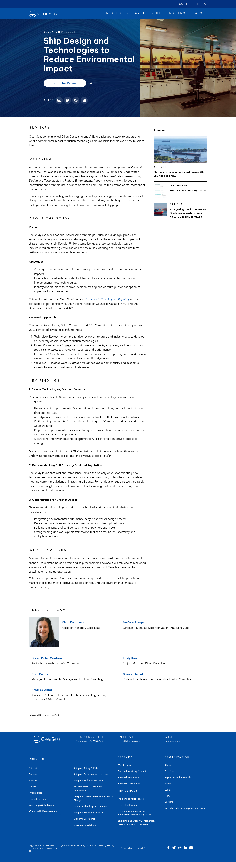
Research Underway (128, 778)
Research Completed (129, 784)
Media (168, 784)
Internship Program (128, 805)
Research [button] (135, 13)
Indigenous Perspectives (131, 799)
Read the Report (69, 84)
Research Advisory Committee (134, 771)
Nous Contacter (172, 741)
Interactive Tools (37, 799)
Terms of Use (141, 848)
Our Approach (125, 765)
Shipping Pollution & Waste (88, 781)
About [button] (201, 13)
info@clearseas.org (130, 741)
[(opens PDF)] (89, 83)
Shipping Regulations (85, 825)
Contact (186, 4)
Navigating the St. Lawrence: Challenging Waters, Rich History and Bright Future (188, 213)
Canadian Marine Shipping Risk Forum (185, 808)
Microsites (34, 768)
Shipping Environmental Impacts (91, 774)
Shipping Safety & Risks (86, 768)
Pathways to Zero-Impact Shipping (107, 299)
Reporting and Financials (178, 778)
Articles (33, 781)
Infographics (35, 793)
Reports (33, 774)
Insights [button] (113, 13)
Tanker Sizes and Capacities (188, 190)
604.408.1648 (127, 737)
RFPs (167, 796)
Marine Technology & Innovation (91, 807)
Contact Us (169, 737)
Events (168, 790)
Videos (32, 787)
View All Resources (43, 811)
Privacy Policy (126, 848)
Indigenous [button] (179, 13)
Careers (169, 802)
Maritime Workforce (84, 819)
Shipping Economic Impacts (88, 813)
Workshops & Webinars (41, 805)
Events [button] (156, 13)
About (168, 765)
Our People (171, 771)
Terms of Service (45, 848)
